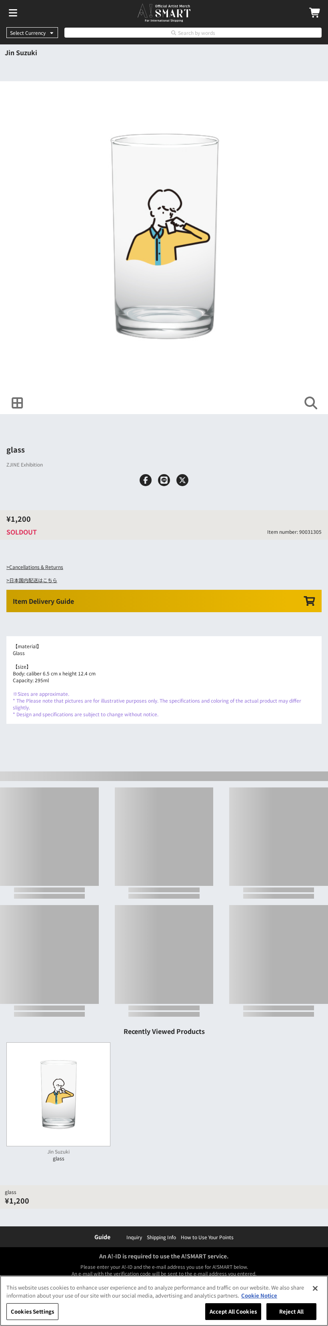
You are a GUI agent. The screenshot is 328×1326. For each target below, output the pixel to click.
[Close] (315, 1288)
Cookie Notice (259, 1295)
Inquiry (134, 1237)
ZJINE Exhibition (24, 464)
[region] (164, 1301)
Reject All (291, 1311)
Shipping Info (161, 1237)
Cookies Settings (32, 1311)
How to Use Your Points (207, 1237)
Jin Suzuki (21, 52)
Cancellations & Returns (36, 566)
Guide (102, 1237)
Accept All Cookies (233, 1311)
